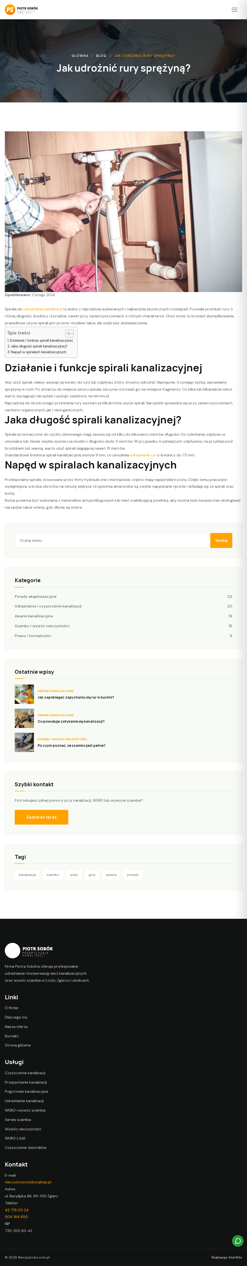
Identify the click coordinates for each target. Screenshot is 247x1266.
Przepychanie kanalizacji (26, 1082)
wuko (74, 875)
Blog (101, 56)
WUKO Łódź (15, 1138)
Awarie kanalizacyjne (123, 616)
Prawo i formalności (123, 635)
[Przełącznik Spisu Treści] (67, 333)
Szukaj (221, 540)
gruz (92, 875)
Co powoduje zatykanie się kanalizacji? (71, 721)
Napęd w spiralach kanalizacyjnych (38, 352)
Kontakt (12, 1036)
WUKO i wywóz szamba (25, 1110)
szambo (53, 875)
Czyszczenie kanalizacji (25, 1072)
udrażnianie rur (143, 455)
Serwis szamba (18, 1119)
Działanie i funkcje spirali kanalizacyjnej (41, 340)
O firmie (11, 1007)
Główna (80, 56)
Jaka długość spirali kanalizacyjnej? (39, 346)
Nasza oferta (16, 1026)
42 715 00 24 (17, 1210)
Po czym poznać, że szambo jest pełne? (71, 745)
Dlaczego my (16, 1017)
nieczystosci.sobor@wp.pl (28, 1182)
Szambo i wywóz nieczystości (123, 625)
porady (133, 875)
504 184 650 (16, 1216)
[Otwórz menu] (237, 9)
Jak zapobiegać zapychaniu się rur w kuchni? (76, 697)
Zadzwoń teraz (41, 817)
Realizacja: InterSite (227, 1257)
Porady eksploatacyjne (123, 596)
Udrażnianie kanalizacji (24, 1100)
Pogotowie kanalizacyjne (26, 1091)
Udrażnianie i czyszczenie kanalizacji (123, 606)
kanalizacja (27, 875)
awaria (111, 875)
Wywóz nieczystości (23, 1129)
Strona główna (18, 1045)
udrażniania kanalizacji (42, 309)
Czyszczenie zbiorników (26, 1147)
